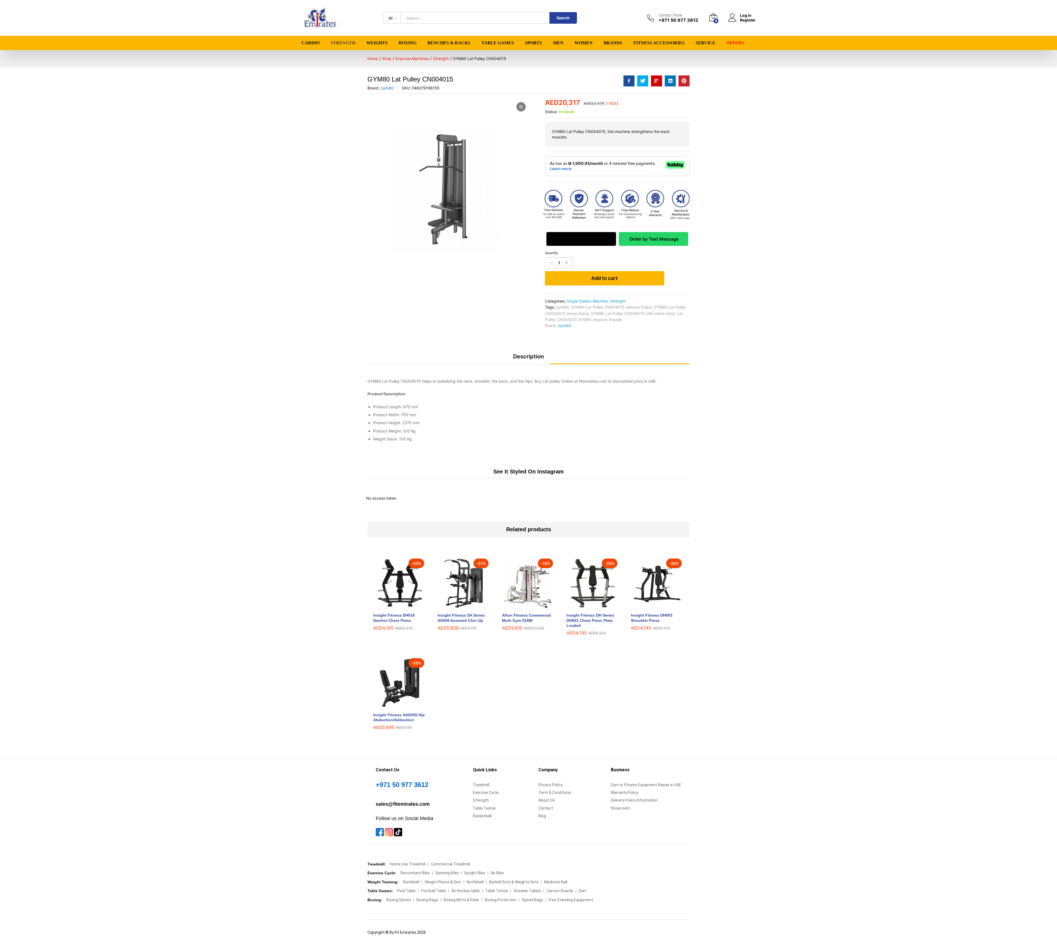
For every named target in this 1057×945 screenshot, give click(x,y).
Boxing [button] (407, 43)
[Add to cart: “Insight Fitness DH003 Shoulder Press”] (651, 606)
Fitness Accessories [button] (659, 43)
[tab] (528, 359)
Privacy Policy (550, 785)
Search (563, 17)
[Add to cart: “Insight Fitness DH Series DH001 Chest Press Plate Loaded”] (586, 606)
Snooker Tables (527, 891)
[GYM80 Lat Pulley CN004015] (628, 80)
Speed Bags (532, 900)
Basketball (482, 816)
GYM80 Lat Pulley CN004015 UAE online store (633, 313)
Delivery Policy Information (634, 800)
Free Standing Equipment (571, 900)
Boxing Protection (500, 900)
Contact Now (670, 15)
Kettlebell (475, 882)
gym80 (562, 307)
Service (705, 43)
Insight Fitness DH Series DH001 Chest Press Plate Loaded (590, 620)
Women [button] (583, 43)
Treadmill (481, 785)
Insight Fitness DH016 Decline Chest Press (394, 617)
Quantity (551, 253)
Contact (545, 808)
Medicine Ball (555, 882)
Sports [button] (533, 43)
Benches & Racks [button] (448, 43)
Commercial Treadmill (450, 864)
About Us (546, 800)
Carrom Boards (560, 891)
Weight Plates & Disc (443, 882)
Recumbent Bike (415, 873)
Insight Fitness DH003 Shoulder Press (651, 617)
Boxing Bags (427, 900)
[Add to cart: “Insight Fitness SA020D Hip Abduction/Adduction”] (393, 705)
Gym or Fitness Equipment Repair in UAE (646, 785)
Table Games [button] (497, 43)
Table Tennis (484, 808)
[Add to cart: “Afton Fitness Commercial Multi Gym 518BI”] (522, 606)
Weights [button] (377, 43)
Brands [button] (613, 43)
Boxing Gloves (398, 900)
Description (528, 356)
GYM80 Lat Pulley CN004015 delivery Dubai (611, 307)
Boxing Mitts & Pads (461, 900)
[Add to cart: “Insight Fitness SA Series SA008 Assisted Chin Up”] (457, 606)
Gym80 (387, 88)
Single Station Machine (587, 301)
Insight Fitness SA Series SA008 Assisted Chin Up (461, 617)
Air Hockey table (465, 891)
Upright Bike (474, 873)
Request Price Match (581, 239)
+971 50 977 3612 (402, 784)
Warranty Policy (624, 792)
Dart (583, 891)
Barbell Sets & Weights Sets (514, 882)
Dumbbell (411, 882)
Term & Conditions (554, 792)
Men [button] (558, 43)
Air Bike (497, 873)
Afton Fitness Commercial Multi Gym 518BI (526, 617)
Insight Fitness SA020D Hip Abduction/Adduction (399, 717)
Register (748, 20)
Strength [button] (343, 43)
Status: (551, 111)
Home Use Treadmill (408, 864)
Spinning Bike (447, 873)
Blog (542, 816)
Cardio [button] (310, 43)
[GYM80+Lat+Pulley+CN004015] (642, 80)
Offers (735, 43)
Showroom (620, 808)
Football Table (433, 891)
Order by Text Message (653, 239)
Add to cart (604, 278)
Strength (618, 301)
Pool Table (406, 891)
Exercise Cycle (485, 792)
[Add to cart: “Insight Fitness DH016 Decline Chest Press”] (393, 606)
